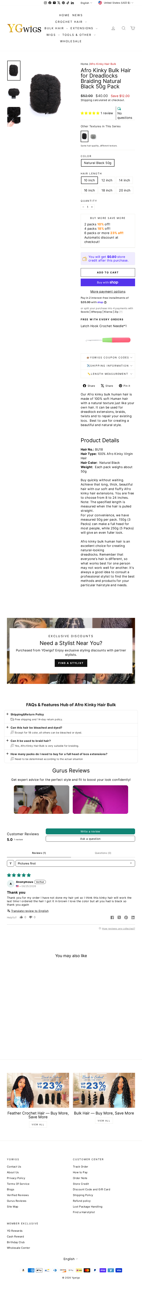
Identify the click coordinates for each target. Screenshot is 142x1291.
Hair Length (91, 173)
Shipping (86, 100)
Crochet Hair (69, 21)
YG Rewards (15, 1230)
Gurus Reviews (16, 1200)
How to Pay (80, 1172)
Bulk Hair (55, 28)
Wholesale (71, 41)
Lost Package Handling (87, 1206)
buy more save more (108, 217)
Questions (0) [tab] (103, 852)
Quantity (89, 200)
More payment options (107, 291)
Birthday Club (16, 1242)
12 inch (106, 180)
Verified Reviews (18, 1195)
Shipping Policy (83, 1195)
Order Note (80, 1178)
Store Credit (81, 1183)
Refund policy (82, 1200)
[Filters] (10, 863)
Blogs (10, 1189)
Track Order (80, 1166)
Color (86, 156)
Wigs (51, 35)
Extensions (82, 28)
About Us (13, 1172)
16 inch (89, 190)
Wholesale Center (18, 1247)
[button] (90, 113)
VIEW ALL (38, 1124)
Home (84, 64)
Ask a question (90, 838)
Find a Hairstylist (84, 1212)
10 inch (89, 180)
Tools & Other (77, 35)
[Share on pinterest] (126, 918)
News (77, 15)
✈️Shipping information (108, 365)
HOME (64, 15)
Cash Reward (15, 1236)
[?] (120, 311)
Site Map (12, 1206)
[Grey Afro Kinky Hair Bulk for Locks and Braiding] (93, 136)
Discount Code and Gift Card (91, 1189)
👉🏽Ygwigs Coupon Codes (108, 357)
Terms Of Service (18, 1183)
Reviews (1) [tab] (39, 852)
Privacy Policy (16, 1178)
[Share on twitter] (119, 918)
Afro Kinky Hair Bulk (103, 64)
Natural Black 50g (98, 163)
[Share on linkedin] (133, 918)
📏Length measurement (107, 373)
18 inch (106, 190)
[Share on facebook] (112, 917)
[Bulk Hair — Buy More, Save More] (104, 1090)
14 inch (124, 180)
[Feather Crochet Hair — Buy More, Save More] (38, 1090)
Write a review (90, 831)
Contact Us (14, 1166)
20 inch (124, 190)
